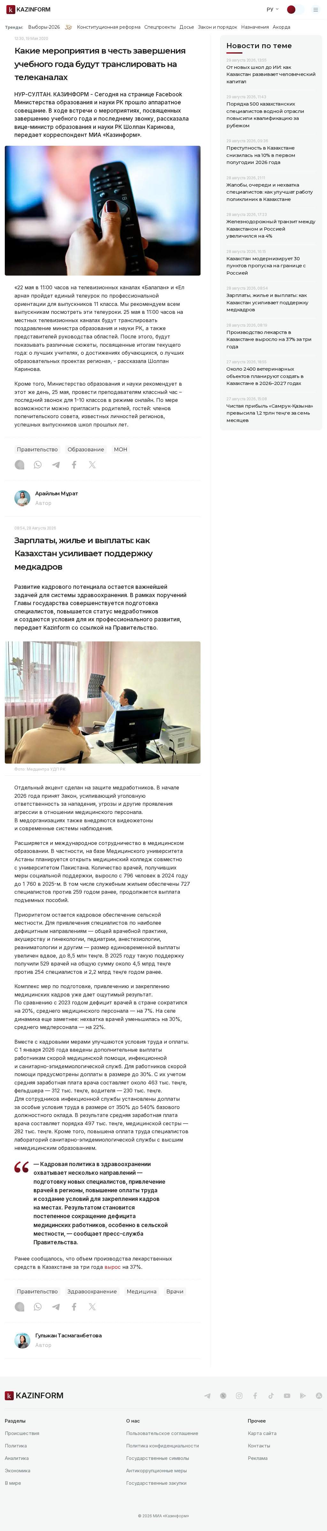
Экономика (17, 1471)
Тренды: (14, 27)
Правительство (37, 450)
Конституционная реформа (109, 27)
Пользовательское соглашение (162, 1433)
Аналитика (17, 1458)
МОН (120, 450)
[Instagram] (19, 465)
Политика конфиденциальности (162, 1446)
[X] (92, 465)
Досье (186, 27)
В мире (13, 1483)
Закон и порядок (217, 27)
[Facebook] (74, 465)
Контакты (259, 1446)
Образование (86, 450)
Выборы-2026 (44, 27)
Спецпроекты (160, 27)
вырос (112, 1267)
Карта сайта (262, 1433)
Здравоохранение (92, 1292)
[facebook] (255, 1396)
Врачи (175, 1292)
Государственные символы (157, 1458)
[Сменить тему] (295, 9)
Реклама (258, 1458)
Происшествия (22, 1433)
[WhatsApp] (38, 465)
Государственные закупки (156, 1483)
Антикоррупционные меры (156, 1471)
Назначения (255, 27)
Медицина (141, 1292)
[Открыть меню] (316, 9)
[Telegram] (56, 465)
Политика (16, 1446)
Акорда (281, 27)
